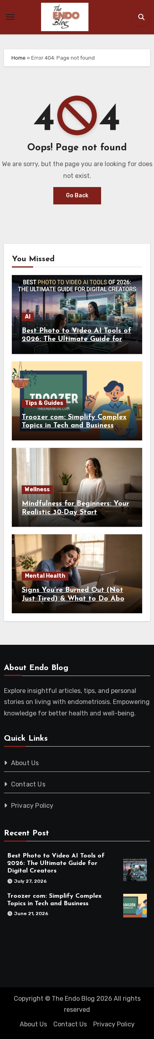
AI (27, 316)
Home (18, 58)
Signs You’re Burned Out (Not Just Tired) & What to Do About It (76, 599)
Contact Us (28, 784)
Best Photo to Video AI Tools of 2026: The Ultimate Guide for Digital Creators (76, 340)
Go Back (77, 195)
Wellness (37, 489)
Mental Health (45, 576)
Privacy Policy (32, 805)
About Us (25, 763)
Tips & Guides (44, 403)
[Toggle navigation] (10, 17)
